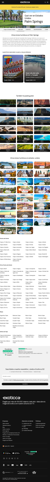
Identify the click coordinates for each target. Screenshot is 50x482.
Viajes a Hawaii (42, 244)
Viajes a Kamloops (4, 279)
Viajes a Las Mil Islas (43, 279)
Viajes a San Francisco (5, 256)
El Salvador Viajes (30, 320)
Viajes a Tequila (16, 302)
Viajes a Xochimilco (17, 307)
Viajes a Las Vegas (30, 247)
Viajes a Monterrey (17, 286)
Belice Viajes (29, 315)
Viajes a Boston (3, 244)
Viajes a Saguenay (42, 295)
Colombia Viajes (42, 318)
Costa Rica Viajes (4, 320)
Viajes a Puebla (29, 293)
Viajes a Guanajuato (30, 275)
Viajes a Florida (29, 244)
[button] (25, 384)
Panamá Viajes (41, 323)
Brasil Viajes (3, 318)
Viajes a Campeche (30, 268)
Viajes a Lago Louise (30, 279)
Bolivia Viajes (41, 315)
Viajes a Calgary (17, 268)
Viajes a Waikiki (29, 256)
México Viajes (29, 323)
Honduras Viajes (17, 323)
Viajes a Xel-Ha (3, 307)
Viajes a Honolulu (4, 247)
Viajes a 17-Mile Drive (5, 242)
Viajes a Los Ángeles (43, 247)
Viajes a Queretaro (17, 295)
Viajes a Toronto (29, 302)
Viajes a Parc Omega (5, 293)
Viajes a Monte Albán (5, 286)
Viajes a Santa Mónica (18, 256)
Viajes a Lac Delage (17, 279)
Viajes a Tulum (3, 305)
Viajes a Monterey (42, 249)
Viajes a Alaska (16, 242)
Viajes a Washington (43, 256)
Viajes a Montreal (30, 286)
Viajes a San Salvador (43, 298)
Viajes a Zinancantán (31, 307)
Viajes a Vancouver (30, 305)
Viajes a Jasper (42, 275)
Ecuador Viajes (16, 320)
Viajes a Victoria (42, 305)
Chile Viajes (28, 318)
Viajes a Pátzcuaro (17, 293)
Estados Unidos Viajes (43, 320)
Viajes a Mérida (3, 282)
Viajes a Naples (3, 254)
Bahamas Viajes (17, 315)
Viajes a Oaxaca (17, 288)
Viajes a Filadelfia (17, 244)
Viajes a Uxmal (16, 305)
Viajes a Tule (41, 302)
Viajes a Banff (3, 268)
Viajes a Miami (16, 249)
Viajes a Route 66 (42, 254)
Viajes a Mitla (16, 282)
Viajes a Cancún (42, 268)
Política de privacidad (18, 380)
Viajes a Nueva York (30, 254)
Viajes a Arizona (29, 242)
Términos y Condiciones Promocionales (11, 434)
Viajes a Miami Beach (31, 249)
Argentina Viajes (4, 315)
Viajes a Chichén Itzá (43, 271)
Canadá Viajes (16, 318)
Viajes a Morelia (42, 286)
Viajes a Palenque (42, 288)
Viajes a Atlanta (42, 242)
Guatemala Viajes (4, 323)
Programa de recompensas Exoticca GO (11, 432)
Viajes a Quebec (4, 295)
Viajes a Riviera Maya (31, 295)
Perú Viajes (2, 325)
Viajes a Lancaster (17, 247)
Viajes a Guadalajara (18, 275)
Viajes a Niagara (17, 254)
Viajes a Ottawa (29, 288)
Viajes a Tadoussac (4, 302)
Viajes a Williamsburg (5, 259)
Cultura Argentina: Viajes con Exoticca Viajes (17, 337)
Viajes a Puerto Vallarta (44, 293)
